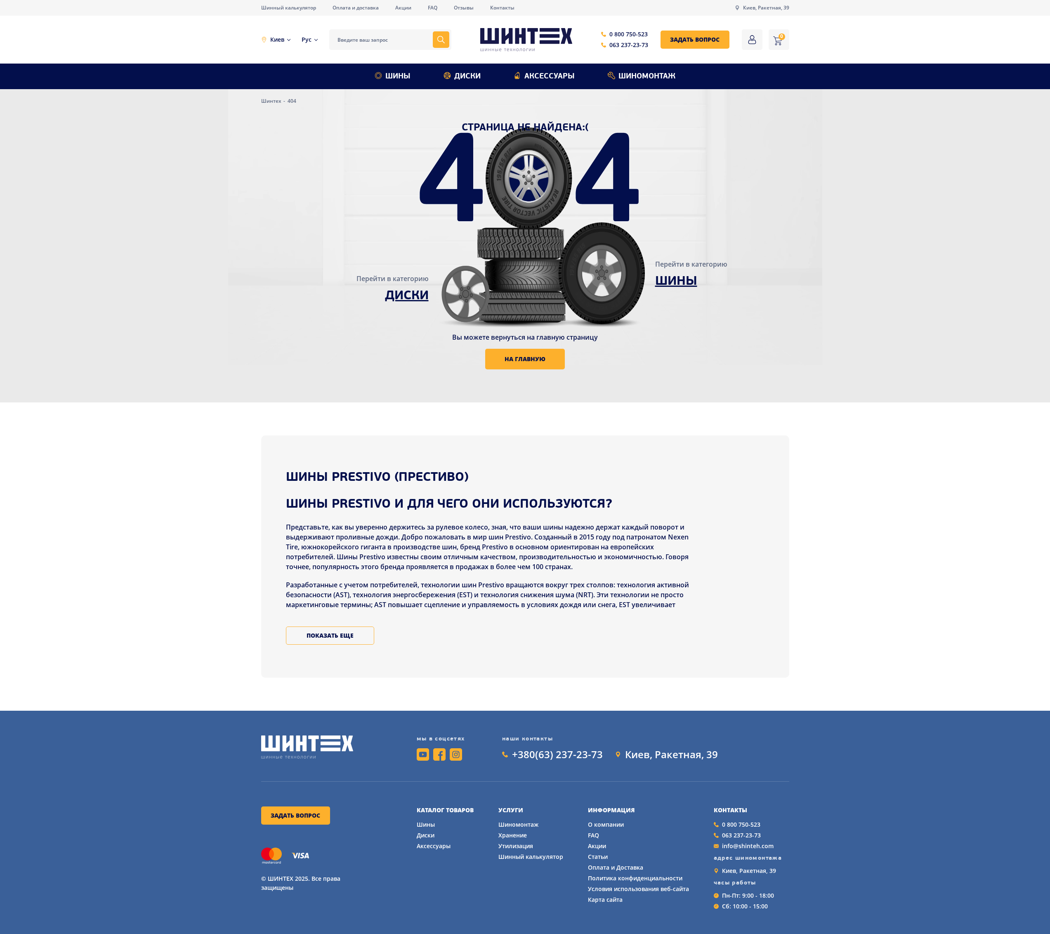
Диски (467, 76)
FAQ (432, 7)
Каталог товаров (445, 810)
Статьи (598, 857)
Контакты (502, 7)
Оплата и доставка (356, 7)
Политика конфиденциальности (635, 878)
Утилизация (515, 846)
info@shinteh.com (748, 846)
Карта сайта (605, 899)
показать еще (330, 635)
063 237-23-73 (628, 45)
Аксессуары (549, 76)
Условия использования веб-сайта (638, 889)
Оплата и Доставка (615, 867)
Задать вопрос (695, 39)
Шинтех (272, 100)
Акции (403, 7)
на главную (525, 359)
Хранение (512, 835)
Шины (398, 76)
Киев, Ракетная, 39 (766, 7)
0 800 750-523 (628, 34)
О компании (606, 824)
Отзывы (464, 7)
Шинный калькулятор (288, 7)
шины (676, 281)
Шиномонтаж (646, 76)
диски (407, 296)
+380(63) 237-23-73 (557, 754)
